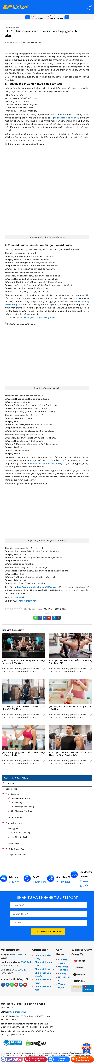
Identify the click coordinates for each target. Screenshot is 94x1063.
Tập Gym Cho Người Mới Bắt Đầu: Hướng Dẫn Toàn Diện (70, 661)
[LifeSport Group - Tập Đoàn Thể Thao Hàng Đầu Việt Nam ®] (15, 7)
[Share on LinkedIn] (54, 618)
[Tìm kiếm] (67, 17)
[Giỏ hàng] (89, 7)
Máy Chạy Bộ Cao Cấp (21, 833)
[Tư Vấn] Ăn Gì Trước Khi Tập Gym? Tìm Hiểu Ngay (70, 707)
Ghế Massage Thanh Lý (21, 811)
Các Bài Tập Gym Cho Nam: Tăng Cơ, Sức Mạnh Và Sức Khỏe (23, 707)
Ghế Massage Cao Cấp (21, 798)
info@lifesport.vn (17, 1012)
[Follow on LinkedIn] (21, 985)
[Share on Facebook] (40, 618)
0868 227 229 (19, 970)
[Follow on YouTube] (25, 985)
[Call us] (12, 985)
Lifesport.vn (35, 43)
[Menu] (27, 17)
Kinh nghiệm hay (12, 27)
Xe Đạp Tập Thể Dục (16, 854)
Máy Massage (12, 844)
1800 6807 (16, 955)
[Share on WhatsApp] (35, 618)
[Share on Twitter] (45, 618)
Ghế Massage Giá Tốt (20, 802)
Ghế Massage (12, 794)
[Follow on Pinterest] (16, 985)
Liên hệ (62, 973)
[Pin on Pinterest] (49, 618)
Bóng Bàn (10, 783)
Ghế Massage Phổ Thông (22, 807)
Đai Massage (12, 789)
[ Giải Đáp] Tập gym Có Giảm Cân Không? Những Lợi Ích (23, 753)
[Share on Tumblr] (58, 618)
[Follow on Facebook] (3, 985)
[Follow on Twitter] (8, 985)
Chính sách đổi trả (44, 969)
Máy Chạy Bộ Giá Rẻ (20, 837)
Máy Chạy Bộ (12, 828)
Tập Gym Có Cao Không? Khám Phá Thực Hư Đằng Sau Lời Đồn (70, 753)
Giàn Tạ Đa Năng (14, 818)
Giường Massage (14, 823)
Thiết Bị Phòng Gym (15, 849)
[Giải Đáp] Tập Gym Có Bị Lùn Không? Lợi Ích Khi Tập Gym (23, 661)
